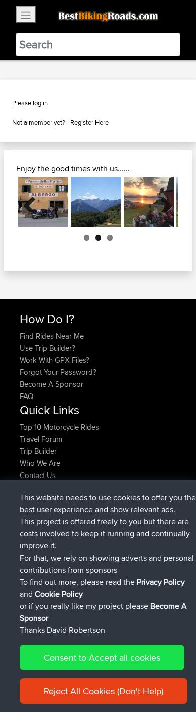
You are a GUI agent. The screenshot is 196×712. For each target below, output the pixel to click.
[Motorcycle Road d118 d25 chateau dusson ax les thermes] (96, 202)
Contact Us (38, 475)
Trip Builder (38, 451)
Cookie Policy (59, 594)
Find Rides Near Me (52, 336)
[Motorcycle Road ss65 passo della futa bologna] (43, 202)
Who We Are (40, 463)
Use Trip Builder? (47, 348)
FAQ (26, 396)
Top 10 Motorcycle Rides (59, 427)
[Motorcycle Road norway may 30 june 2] (149, 202)
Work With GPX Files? (54, 360)
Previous (33, 202)
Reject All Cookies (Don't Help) (103, 691)
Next (163, 202)
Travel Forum (41, 439)
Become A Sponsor (51, 384)
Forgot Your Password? (58, 372)
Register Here (89, 122)
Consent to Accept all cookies (102, 657)
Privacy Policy (161, 582)
